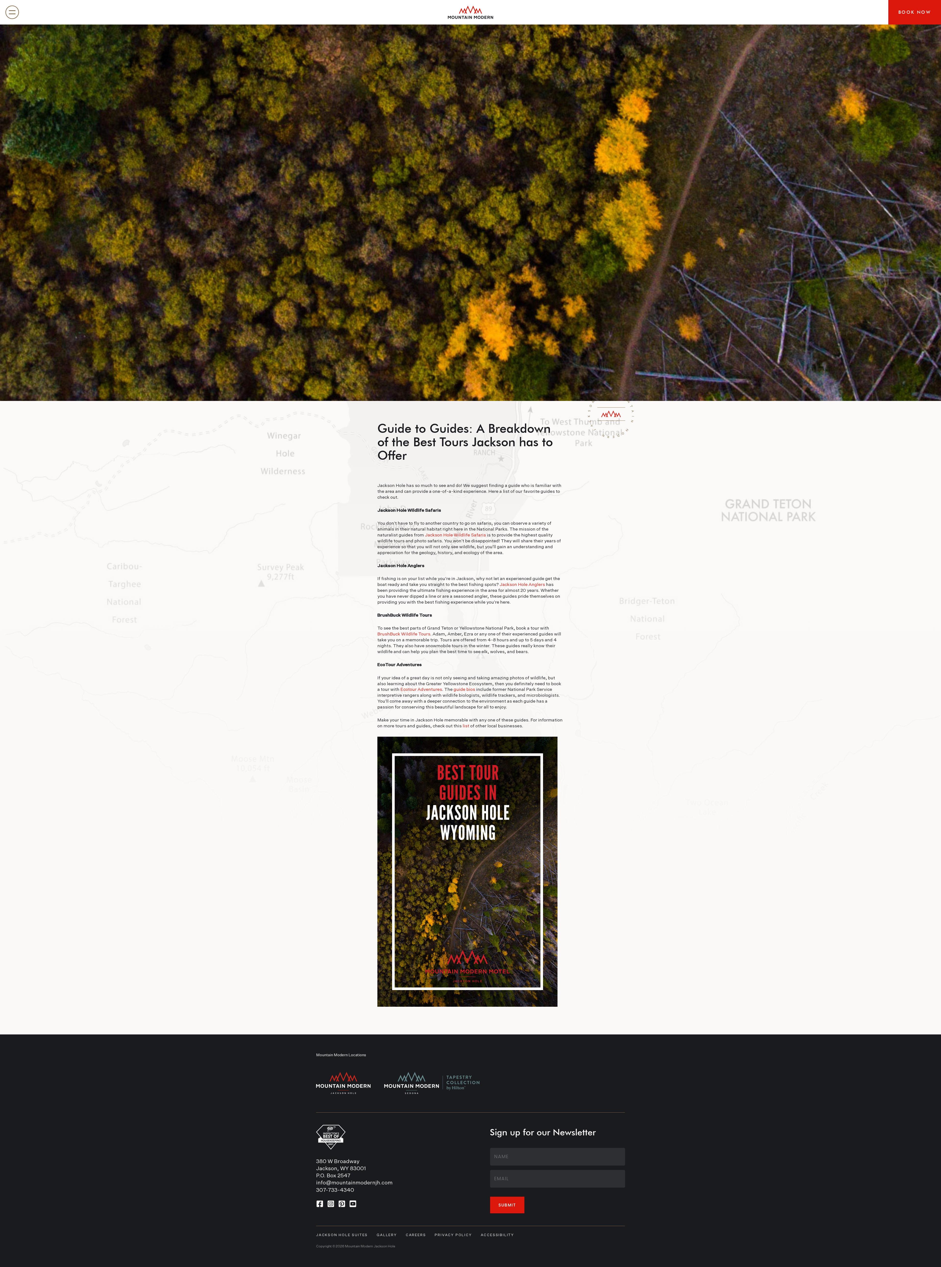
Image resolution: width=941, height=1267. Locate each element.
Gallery (387, 1235)
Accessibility (497, 1235)
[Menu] (12, 12)
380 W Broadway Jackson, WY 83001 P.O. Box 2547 (341, 1169)
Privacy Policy (453, 1235)
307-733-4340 (335, 1190)
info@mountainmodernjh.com (354, 1183)
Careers (416, 1235)
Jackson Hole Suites (342, 1235)
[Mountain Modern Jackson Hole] (470, 12)
